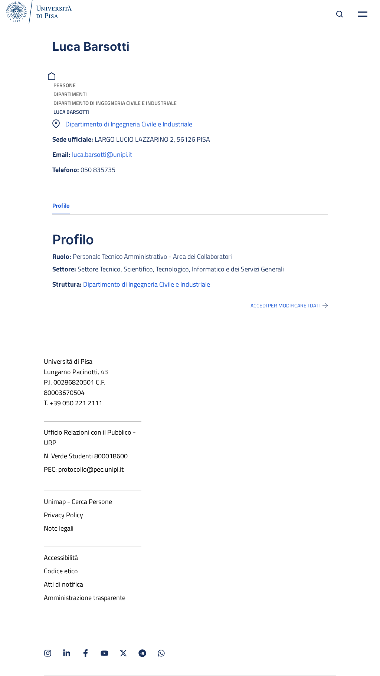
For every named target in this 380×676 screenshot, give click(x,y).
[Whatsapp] (161, 653)
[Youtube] (104, 653)
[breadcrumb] (52, 75)
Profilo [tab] (61, 205)
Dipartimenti (70, 94)
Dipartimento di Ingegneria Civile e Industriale (115, 103)
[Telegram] (142, 653)
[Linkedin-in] (67, 653)
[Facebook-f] (85, 653)
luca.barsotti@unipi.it (102, 154)
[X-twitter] (123, 653)
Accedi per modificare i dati (285, 305)
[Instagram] (48, 653)
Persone (64, 85)
